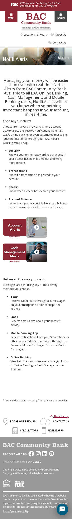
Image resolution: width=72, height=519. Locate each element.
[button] (11, 16)
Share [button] (65, 57)
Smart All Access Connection (52, 454)
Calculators (29, 430)
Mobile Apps (56, 430)
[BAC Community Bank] (36, 21)
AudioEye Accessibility (15, 511)
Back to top (61, 416)
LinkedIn (44, 454)
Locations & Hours (35, 34)
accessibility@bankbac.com (50, 506)
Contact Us (59, 42)
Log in (61, 18)
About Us (60, 34)
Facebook (31, 454)
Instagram (38, 454)
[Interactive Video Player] (25, 227)
